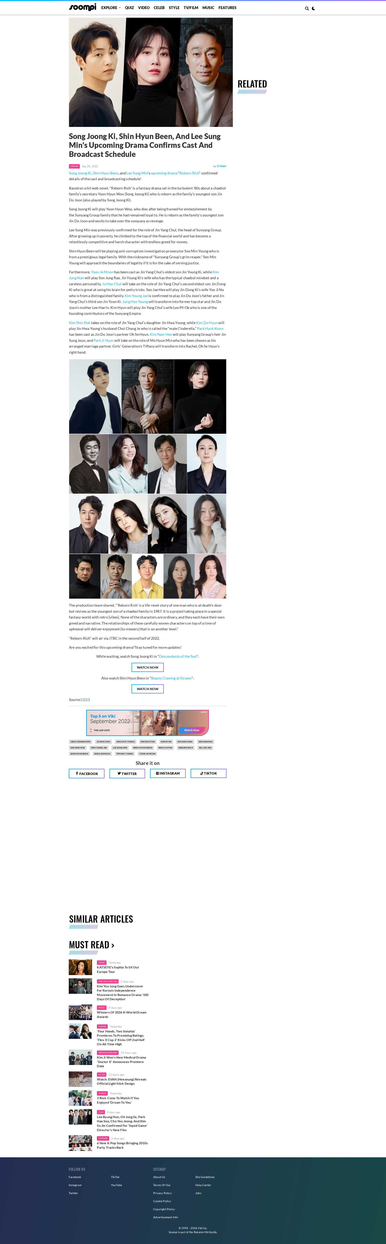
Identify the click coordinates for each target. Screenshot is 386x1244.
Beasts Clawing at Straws (171, 678)
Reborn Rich (189, 173)
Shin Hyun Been (105, 173)
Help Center (203, 1185)
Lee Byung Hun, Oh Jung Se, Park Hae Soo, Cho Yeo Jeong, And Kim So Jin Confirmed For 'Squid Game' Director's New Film (122, 1123)
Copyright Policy (164, 1209)
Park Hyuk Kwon (210, 328)
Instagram (169, 773)
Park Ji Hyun (103, 340)
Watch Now (148, 667)
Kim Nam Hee (161, 334)
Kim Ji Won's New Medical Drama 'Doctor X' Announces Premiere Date (121, 1061)
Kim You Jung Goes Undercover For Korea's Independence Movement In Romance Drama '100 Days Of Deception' (122, 992)
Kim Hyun (166, 741)
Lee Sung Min (137, 173)
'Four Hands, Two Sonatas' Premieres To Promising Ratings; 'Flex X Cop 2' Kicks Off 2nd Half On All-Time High (121, 1037)
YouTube (116, 1185)
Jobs (198, 1193)
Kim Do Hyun (207, 322)
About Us (159, 1177)
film (101, 1112)
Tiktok (210, 773)
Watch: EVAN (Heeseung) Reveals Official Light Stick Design (121, 1081)
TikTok (115, 1177)
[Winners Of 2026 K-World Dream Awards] (80, 1012)
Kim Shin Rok (79, 322)
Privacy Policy (162, 1193)
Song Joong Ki (80, 173)
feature (103, 1138)
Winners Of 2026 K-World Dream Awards (121, 1014)
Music (208, 7)
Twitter (129, 774)
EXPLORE (109, 7)
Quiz (129, 7)
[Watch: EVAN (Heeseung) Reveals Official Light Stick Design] (80, 1079)
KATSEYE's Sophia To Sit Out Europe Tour (118, 969)
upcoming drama (164, 173)
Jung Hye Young (135, 301)
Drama (74, 166)
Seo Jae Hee (205, 747)
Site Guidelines (205, 1177)
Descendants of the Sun (177, 656)
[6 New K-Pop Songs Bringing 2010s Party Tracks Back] (80, 1143)
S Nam (221, 166)
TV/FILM (191, 7)
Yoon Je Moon (102, 272)
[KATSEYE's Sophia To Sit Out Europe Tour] (80, 967)
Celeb (159, 7)
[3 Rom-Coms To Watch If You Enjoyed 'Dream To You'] (80, 1098)
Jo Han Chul (111, 284)
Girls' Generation (80, 741)
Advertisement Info (165, 1217)
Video (144, 7)
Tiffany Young (124, 753)
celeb (102, 1074)
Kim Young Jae (136, 295)
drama (102, 1026)
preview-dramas (108, 981)
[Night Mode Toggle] (313, 9)
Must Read (89, 944)
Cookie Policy (162, 1201)
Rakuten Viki (201, 1232)
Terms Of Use (161, 1185)
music (102, 962)
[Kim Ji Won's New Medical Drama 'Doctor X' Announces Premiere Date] (80, 1057)
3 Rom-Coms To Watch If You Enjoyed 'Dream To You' (118, 1100)
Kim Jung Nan (185, 741)
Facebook (88, 774)
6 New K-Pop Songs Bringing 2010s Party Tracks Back (122, 1145)
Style (174, 7)
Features (228, 7)
